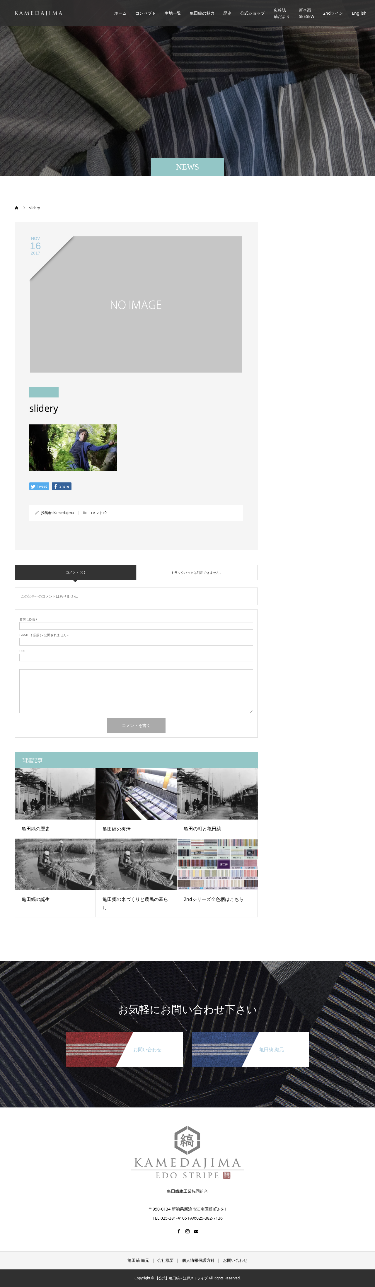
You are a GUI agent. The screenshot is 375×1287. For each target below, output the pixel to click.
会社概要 (165, 1260)
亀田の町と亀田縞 (202, 828)
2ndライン (333, 13)
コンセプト (145, 13)
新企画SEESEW (306, 13)
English (359, 13)
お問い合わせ (235, 1260)
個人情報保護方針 (198, 1260)
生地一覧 (173, 13)
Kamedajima (63, 512)
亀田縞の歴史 (36, 828)
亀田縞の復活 (117, 829)
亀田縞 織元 (138, 1260)
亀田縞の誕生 (36, 899)
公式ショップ (252, 13)
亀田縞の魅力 (202, 13)
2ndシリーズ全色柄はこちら (214, 899)
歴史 (227, 13)
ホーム (120, 13)
